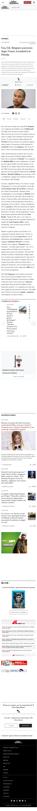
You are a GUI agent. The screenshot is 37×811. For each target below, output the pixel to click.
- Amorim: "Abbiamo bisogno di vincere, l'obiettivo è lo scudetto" (18, 643)
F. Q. (3, 58)
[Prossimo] (34, 324)
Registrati (25, 725)
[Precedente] (3, 324)
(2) (25, 336)
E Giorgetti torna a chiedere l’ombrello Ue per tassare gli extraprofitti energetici (17, 427)
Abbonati (27, 2)
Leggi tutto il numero (18, 612)
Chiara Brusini (6, 464)
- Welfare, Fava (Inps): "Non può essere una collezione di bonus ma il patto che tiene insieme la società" (17, 647)
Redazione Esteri (13, 336)
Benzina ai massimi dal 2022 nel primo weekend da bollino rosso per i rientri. (15, 424)
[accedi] (34, 2)
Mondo (4, 39)
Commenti (6, 113)
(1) (35, 525)
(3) (35, 464)
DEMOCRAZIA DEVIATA (13, 370)
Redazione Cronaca (8, 506)
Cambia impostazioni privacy (11, 754)
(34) (35, 506)
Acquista (18, 376)
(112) (35, 486)
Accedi (11, 725)
